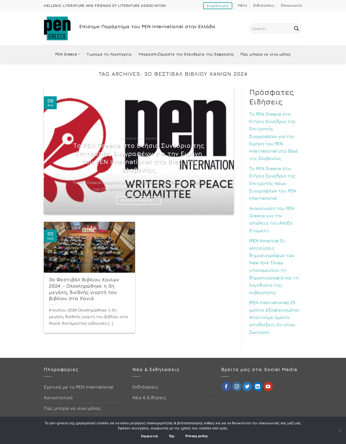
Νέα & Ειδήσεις (149, 397)
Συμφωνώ (149, 436)
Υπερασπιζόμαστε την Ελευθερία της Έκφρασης (186, 54)
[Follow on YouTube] (268, 386)
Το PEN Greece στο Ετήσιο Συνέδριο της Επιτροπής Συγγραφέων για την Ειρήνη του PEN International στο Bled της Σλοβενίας (138, 157)
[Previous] (54, 150)
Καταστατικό (58, 397)
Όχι (172, 436)
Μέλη (242, 5)
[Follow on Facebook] (226, 386)
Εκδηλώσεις (263, 5)
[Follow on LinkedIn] (257, 386)
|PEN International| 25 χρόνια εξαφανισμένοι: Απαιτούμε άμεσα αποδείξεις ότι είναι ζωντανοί (274, 317)
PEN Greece (66, 54)
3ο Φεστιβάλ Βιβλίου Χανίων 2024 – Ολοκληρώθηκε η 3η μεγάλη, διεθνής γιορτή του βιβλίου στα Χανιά (84, 289)
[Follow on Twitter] (247, 386)
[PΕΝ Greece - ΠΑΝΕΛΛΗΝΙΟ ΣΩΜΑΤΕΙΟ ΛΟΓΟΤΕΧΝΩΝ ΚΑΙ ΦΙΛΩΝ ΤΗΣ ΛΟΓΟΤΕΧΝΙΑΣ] (58, 28)
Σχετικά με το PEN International (78, 387)
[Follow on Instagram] (237, 386)
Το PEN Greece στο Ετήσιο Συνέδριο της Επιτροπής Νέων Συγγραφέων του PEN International (272, 183)
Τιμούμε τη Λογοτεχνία (109, 54)
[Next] (223, 150)
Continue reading (139, 200)
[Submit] (296, 28)
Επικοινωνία (291, 5)
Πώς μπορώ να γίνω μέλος (265, 54)
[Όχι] (339, 432)
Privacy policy (196, 436)
